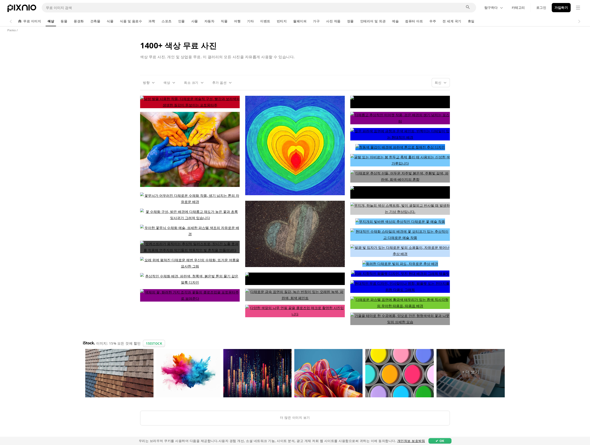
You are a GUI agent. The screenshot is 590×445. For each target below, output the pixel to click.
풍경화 (79, 21)
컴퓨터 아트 (414, 21)
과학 (151, 21)
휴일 (471, 21)
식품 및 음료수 (131, 21)
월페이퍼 (300, 21)
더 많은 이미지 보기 (295, 417)
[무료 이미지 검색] (468, 7)
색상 (50, 21)
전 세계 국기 (451, 21)
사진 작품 (333, 21)
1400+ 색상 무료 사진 (178, 45)
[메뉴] (578, 7)
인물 (181, 21)
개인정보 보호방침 (411, 441)
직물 (224, 21)
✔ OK (440, 441)
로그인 (541, 7)
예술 (395, 21)
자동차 (209, 21)
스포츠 (167, 21)
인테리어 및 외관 (373, 21)
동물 (64, 21)
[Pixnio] (21, 9)
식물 (110, 21)
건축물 (95, 21)
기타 (250, 21)
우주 (432, 21)
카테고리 (518, 7)
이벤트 (265, 21)
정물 (350, 21)
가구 (316, 21)
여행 (237, 21)
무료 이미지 (32, 21)
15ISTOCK (154, 343)
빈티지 (282, 21)
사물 (194, 21)
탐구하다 (491, 7)
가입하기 (561, 7)
